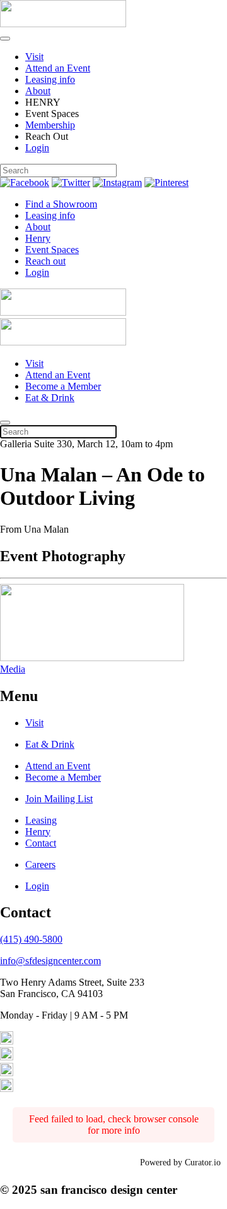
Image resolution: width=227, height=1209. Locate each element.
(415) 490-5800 (31, 939)
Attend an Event (57, 68)
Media (12, 669)
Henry (37, 238)
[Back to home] (63, 23)
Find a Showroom (61, 204)
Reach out (45, 261)
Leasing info (50, 79)
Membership (50, 125)
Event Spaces (52, 249)
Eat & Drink (49, 397)
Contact (40, 843)
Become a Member (63, 386)
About (37, 90)
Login (37, 147)
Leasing (41, 820)
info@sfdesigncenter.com (50, 960)
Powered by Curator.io (180, 1162)
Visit (34, 56)
